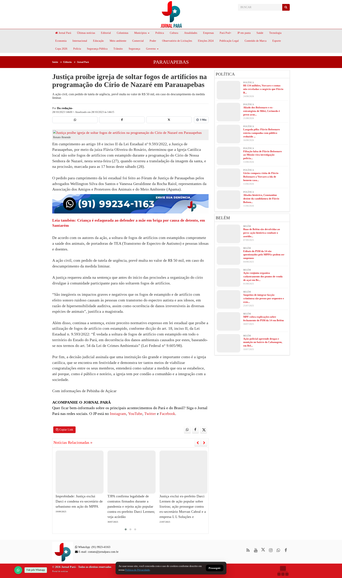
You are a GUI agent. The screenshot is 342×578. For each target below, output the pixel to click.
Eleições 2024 (206, 40)
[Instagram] (270, 550)
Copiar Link (66, 429)
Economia (60, 40)
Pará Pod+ (225, 32)
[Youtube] (255, 550)
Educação (98, 40)
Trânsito (118, 48)
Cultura (174, 32)
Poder (153, 40)
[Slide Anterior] (197, 442)
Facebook (167, 413)
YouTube (134, 413)
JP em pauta (244, 32)
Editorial (106, 32)
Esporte (276, 40)
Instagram (117, 413)
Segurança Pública (97, 48)
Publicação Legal (229, 40)
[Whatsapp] (75, 119)
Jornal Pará (64, 32)
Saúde (259, 32)
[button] (125, 529)
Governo (151, 48)
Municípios (140, 32)
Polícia (77, 48)
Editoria (67, 62)
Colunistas (122, 32)
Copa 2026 (61, 48)
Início (55, 62)
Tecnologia (275, 32)
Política (159, 32)
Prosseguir (215, 568)
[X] (169, 119)
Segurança (134, 48)
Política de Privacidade (137, 569)
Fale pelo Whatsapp (36, 570)
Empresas (208, 32)
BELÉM (223, 217)
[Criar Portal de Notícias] (283, 571)
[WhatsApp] (18, 570)
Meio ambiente (118, 40)
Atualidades (190, 32)
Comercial (138, 40)
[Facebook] (121, 119)
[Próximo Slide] (204, 442)
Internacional (79, 40)
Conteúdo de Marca (255, 40)
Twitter (149, 413)
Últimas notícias (86, 32)
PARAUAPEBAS (171, 62)
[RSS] (248, 550)
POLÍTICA (225, 74)
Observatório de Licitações (177, 40)
